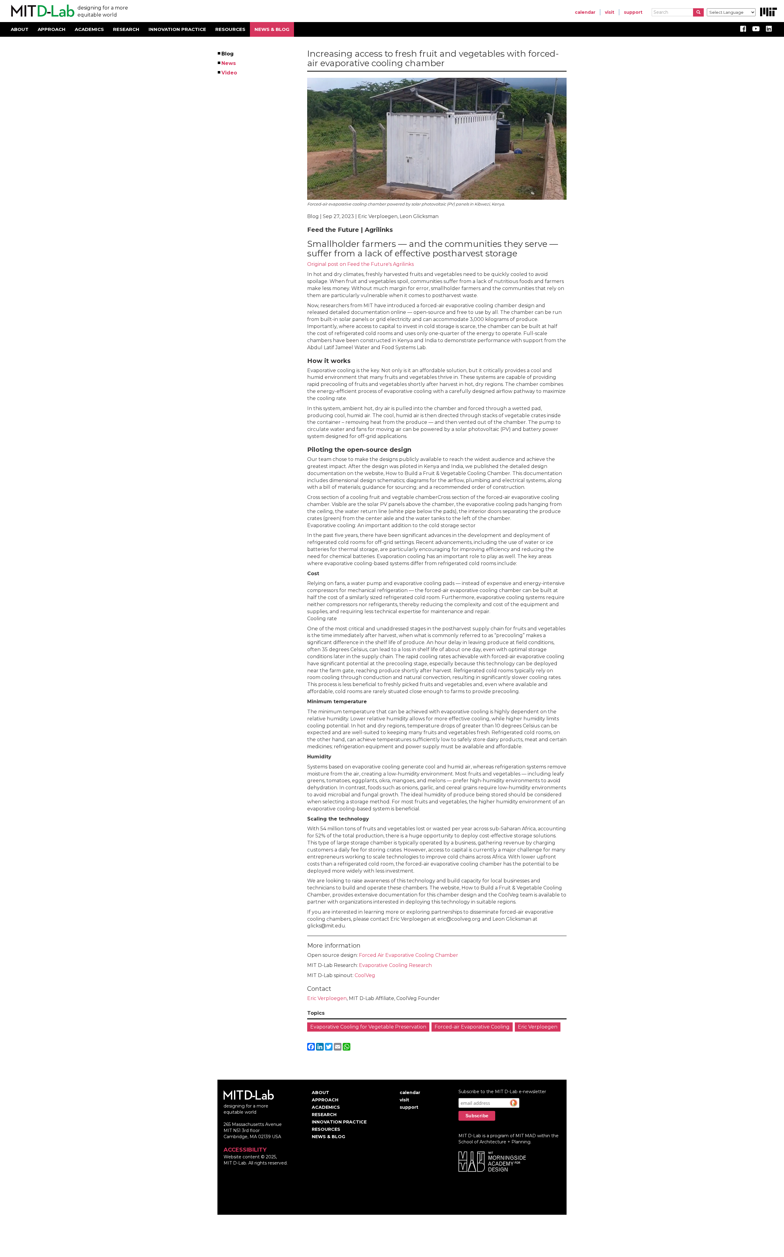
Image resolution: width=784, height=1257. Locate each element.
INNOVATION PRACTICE (177, 29)
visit (609, 12)
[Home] (41, 11)
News (229, 63)
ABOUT (19, 29)
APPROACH (52, 29)
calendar (585, 12)
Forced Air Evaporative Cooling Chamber (408, 955)
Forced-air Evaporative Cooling (472, 1027)
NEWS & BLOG (271, 29)
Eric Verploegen (327, 998)
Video (229, 73)
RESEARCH (126, 29)
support (633, 12)
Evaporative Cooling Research (395, 965)
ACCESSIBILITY (245, 1149)
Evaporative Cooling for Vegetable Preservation (368, 1027)
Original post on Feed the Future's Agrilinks (360, 264)
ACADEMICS (89, 29)
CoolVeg (365, 975)
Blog (228, 54)
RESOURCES (230, 29)
